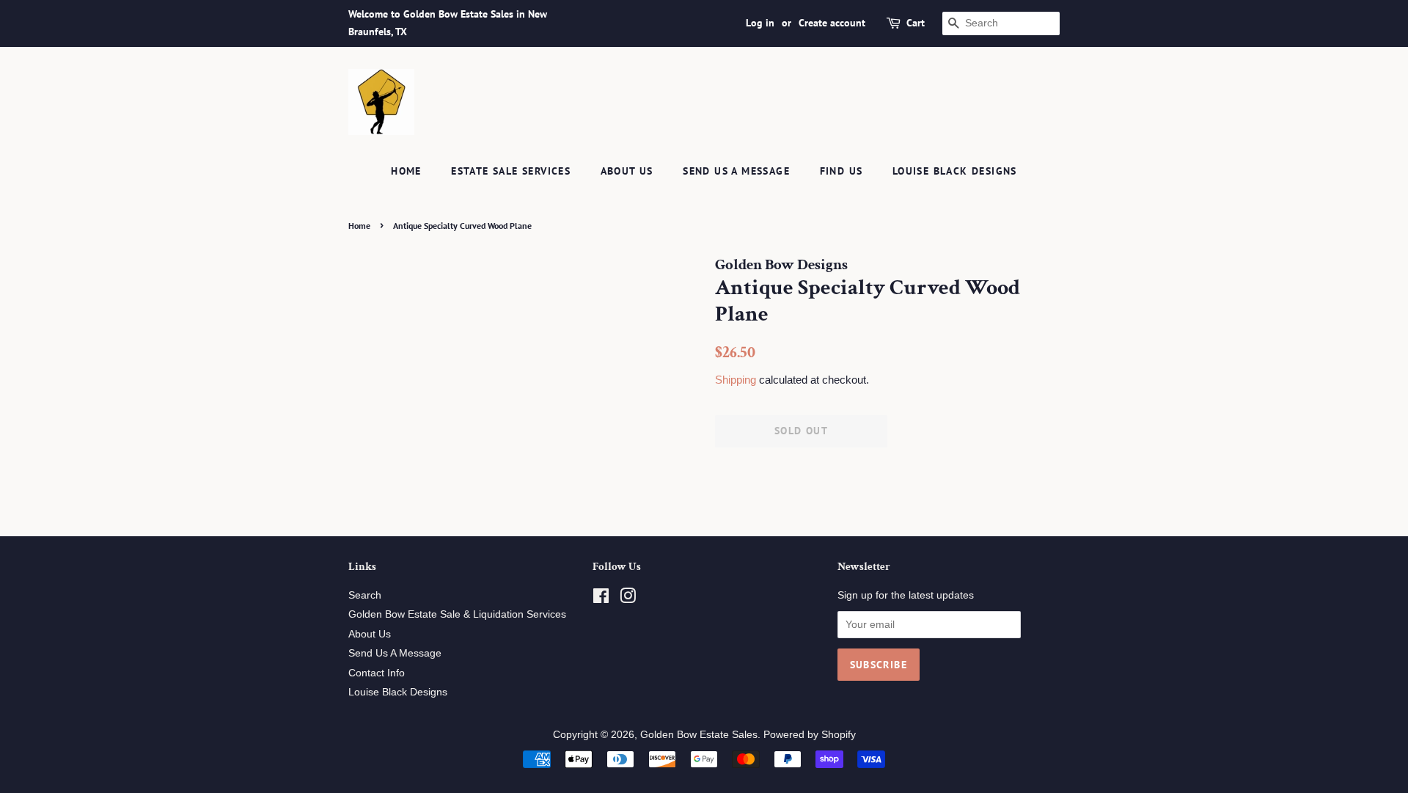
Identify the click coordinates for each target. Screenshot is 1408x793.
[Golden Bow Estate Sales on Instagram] (628, 598)
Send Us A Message (736, 171)
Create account (832, 22)
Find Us (841, 171)
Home (406, 171)
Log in (760, 22)
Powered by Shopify (809, 734)
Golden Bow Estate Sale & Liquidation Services (457, 614)
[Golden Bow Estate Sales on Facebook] (601, 598)
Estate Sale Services (511, 171)
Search (364, 595)
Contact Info (376, 673)
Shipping (735, 379)
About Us (627, 171)
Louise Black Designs (954, 171)
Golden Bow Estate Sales (699, 734)
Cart (915, 22)
